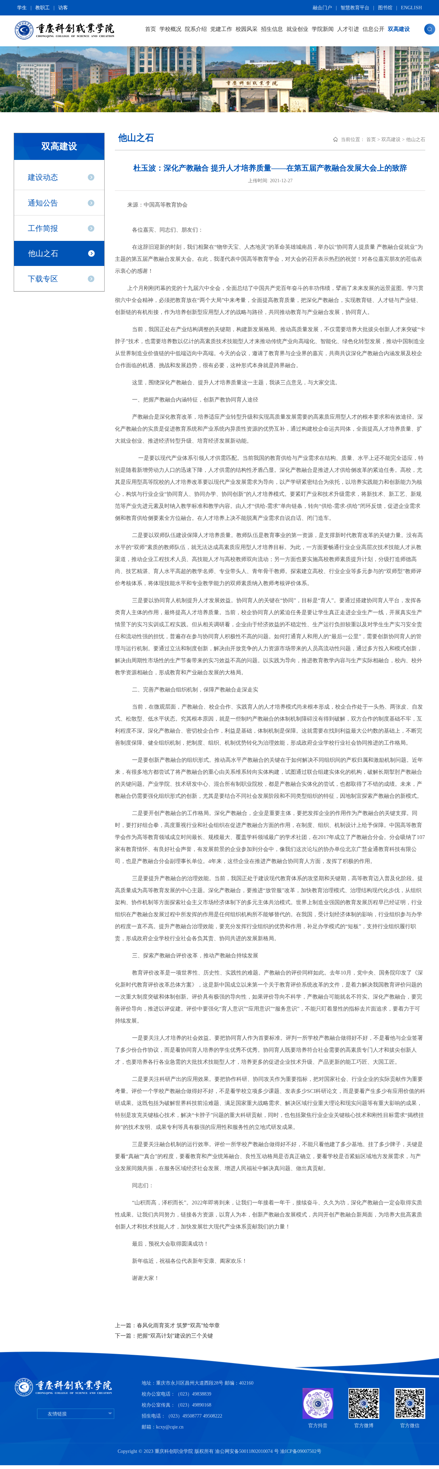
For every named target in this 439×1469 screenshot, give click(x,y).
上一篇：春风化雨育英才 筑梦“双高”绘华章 (167, 1325)
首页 (150, 29)
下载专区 (43, 279)
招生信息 (272, 29)
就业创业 (297, 29)
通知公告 (43, 203)
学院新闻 (323, 29)
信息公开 (373, 29)
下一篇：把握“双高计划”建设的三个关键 (164, 1336)
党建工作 (221, 29)
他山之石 (43, 253)
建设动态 (43, 177)
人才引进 (348, 29)
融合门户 (322, 7)
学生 (22, 7)
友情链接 (57, 1413)
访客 (63, 7)
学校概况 (170, 29)
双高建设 (399, 29)
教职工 (42, 7)
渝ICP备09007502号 (300, 1451)
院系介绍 (196, 29)
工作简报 (43, 228)
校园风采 (247, 29)
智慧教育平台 (355, 7)
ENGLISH (411, 7)
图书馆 (385, 7)
